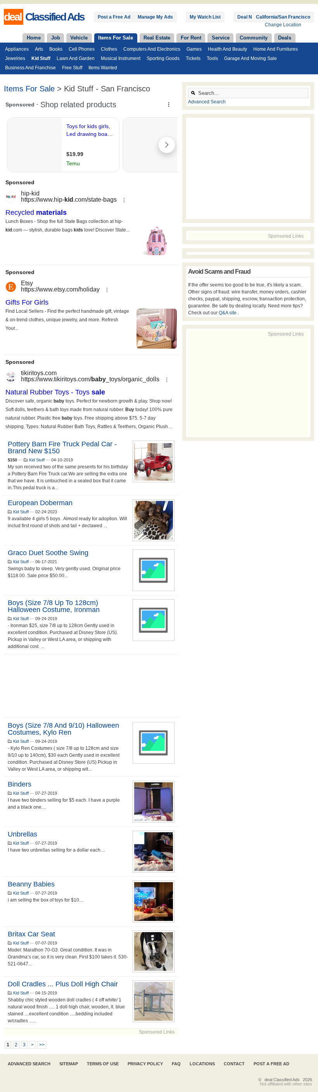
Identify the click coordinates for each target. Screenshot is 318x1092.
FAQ (176, 1063)
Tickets (193, 58)
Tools (212, 58)
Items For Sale (115, 38)
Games (194, 49)
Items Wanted (102, 67)
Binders (19, 784)
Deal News (249, 17)
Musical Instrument (120, 58)
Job (55, 38)
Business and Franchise (30, 67)
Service (221, 38)
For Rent (191, 38)
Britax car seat (31, 934)
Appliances (17, 49)
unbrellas (22, 834)
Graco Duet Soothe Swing (48, 553)
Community (254, 38)
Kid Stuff (40, 58)
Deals (284, 38)
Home (34, 38)
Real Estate (156, 38)
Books (55, 49)
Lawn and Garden (76, 58)
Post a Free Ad (114, 17)
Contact (234, 1063)
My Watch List (205, 17)
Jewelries (15, 58)
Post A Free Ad (271, 1063)
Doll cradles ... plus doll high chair (63, 984)
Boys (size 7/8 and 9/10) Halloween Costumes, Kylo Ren (63, 729)
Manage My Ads (155, 17)
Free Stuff (72, 67)
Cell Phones (82, 49)
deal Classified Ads (282, 1079)
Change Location (283, 24)
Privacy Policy (145, 1063)
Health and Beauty (227, 49)
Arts (39, 49)
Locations (202, 1063)
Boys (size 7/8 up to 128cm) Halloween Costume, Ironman (54, 606)
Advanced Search (207, 102)
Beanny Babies (31, 884)
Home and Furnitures (275, 49)
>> (42, 1044)
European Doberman (40, 503)
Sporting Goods (163, 58)
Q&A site (228, 312)
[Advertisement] (91, 686)
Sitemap (68, 1063)
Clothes (109, 49)
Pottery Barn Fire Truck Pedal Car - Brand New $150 (62, 447)
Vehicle (79, 38)
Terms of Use (103, 1063)
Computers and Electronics (151, 49)
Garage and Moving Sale (250, 58)
